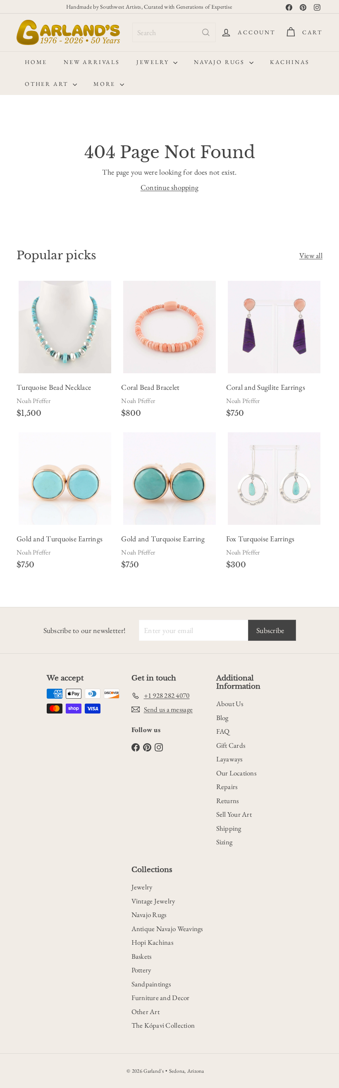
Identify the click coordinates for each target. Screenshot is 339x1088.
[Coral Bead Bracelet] (169, 352)
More (105, 84)
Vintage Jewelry (153, 900)
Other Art (48, 84)
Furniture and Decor (160, 997)
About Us (230, 703)
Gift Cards (231, 745)
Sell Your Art (234, 814)
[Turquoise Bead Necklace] (65, 352)
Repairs (227, 786)
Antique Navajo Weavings (167, 928)
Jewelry (153, 62)
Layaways (229, 758)
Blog (222, 717)
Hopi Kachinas (152, 942)
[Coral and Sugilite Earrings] (274, 352)
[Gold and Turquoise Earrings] (65, 504)
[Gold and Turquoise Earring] (169, 504)
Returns (227, 800)
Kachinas (290, 62)
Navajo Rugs (220, 62)
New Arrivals (92, 62)
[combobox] (174, 32)
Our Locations (236, 772)
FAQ (223, 731)
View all (310, 255)
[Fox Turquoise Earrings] (274, 504)
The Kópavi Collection (163, 1025)
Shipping (228, 828)
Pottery (141, 969)
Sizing (224, 841)
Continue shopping (170, 187)
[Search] (206, 32)
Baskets (141, 956)
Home (36, 62)
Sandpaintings (151, 983)
